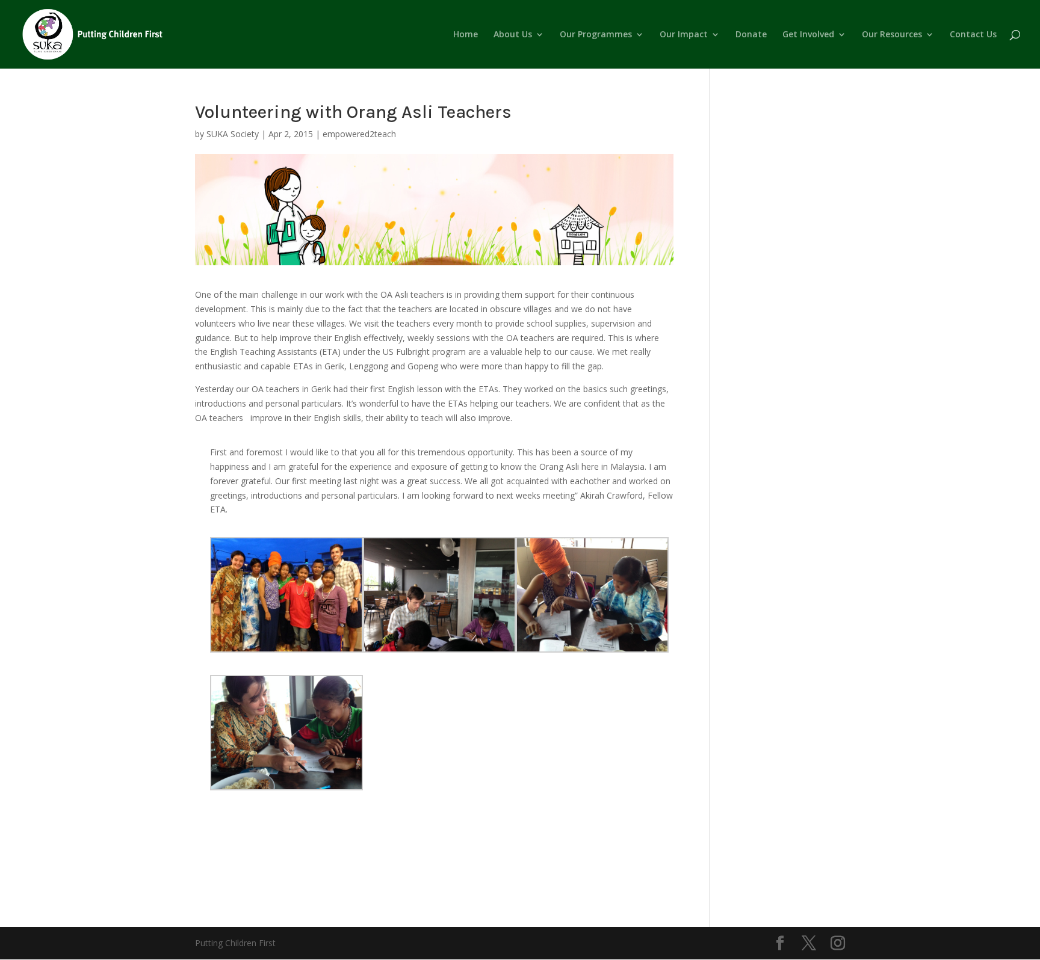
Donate (751, 35)
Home (465, 35)
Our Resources (892, 35)
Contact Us (973, 35)
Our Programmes (596, 35)
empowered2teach (359, 134)
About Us (513, 35)
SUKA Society (232, 134)
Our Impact (684, 35)
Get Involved (808, 35)
